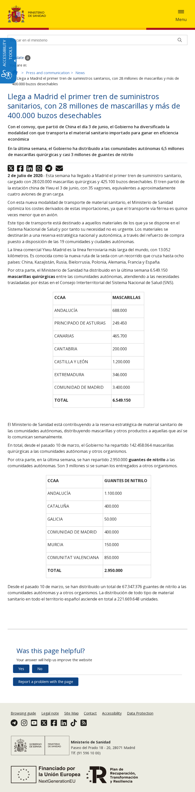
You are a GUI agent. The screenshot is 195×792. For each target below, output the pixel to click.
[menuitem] (24, 713)
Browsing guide (23, 713)
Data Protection (140, 713)
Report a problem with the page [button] (45, 681)
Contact (90, 713)
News (80, 72)
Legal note (50, 713)
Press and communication (48, 72)
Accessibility (112, 713)
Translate (16, 57)
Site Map (71, 713)
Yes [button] (21, 668)
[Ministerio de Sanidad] (27, 14)
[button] (181, 11)
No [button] (39, 668)
